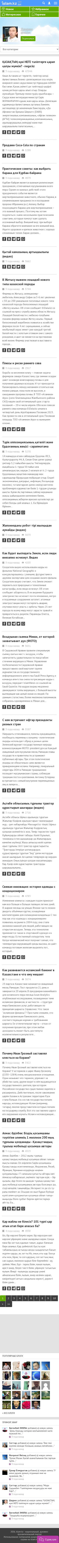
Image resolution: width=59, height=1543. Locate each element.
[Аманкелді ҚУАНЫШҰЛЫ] (36, 1385)
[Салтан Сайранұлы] (45, 1375)
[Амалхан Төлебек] (16, 1395)
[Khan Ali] (6, 1385)
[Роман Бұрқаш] (16, 1405)
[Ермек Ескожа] (45, 1385)
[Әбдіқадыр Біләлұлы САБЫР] (36, 1366)
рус (19, 4)
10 (54, 1298)
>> (9, 1304)
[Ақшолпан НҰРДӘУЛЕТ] (16, 1366)
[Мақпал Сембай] (26, 1405)
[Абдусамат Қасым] (6, 1366)
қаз (20, 1)
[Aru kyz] (26, 1385)
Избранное (42, 9)
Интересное (13, 14)
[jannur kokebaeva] (6, 1395)
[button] (48, 1539)
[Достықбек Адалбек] (36, 1405)
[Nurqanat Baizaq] (45, 1366)
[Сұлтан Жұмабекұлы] (36, 1375)
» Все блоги (8, 1413)
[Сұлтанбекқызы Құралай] (16, 1385)
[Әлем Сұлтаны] (36, 1395)
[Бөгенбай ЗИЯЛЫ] (26, 1375)
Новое (10, 9)
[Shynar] (26, 1366)
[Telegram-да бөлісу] (14, 132)
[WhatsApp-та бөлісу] (23, 132)
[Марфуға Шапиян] (16, 1375)
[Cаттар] (26, 1395)
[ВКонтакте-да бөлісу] (9, 132)
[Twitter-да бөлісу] (18, 132)
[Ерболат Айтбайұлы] (6, 1375)
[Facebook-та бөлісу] (4, 132)
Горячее (40, 14)
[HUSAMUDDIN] (6, 1405)
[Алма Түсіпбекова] (45, 1395)
